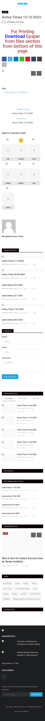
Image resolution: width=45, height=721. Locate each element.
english (5, 594)
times (35, 588)
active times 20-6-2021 (12, 320)
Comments (7, 331)
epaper (14, 594)
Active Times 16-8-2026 (26, 405)
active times (7, 588)
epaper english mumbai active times (26, 599)
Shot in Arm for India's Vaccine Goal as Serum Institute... (22, 560)
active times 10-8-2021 (11, 496)
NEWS (34, 583)
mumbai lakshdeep (23, 588)
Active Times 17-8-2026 (26, 418)
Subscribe (36, 694)
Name (4, 337)
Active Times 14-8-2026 (26, 454)
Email (4, 347)
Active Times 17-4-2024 (13, 261)
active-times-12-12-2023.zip (15, 92)
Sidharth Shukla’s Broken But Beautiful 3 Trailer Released (27, 653)
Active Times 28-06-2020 (13, 274)
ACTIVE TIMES (35, 594)
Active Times (6, 566)
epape (17, 583)
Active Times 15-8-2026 (26, 442)
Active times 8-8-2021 (11, 513)
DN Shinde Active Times (15, 22)
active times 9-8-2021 (11, 505)
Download (15, 36)
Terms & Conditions (21, 711)
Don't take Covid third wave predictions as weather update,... (29, 643)
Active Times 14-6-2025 (13, 309)
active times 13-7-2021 (10, 663)
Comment (6, 358)
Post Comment (10, 376)
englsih (25, 583)
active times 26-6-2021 (12, 285)
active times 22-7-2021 (12, 295)
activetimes (7, 583)
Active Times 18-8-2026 (26, 430)
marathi (23, 594)
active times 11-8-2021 (11, 488)
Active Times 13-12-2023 (22, 123)
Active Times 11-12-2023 (22, 113)
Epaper (5, 12)
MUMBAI (6, 599)
